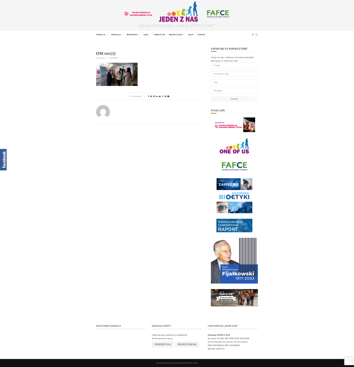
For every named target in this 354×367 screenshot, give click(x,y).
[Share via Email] (168, 96)
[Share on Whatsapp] (162, 96)
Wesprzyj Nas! (175, 35)
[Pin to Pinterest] (154, 96)
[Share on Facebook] (148, 96)
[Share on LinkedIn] (157, 96)
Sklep (190, 35)
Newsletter (159, 35)
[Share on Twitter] (151, 96)
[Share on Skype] (165, 96)
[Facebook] (252, 35)
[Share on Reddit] (160, 96)
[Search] (256, 35)
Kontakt (201, 35)
